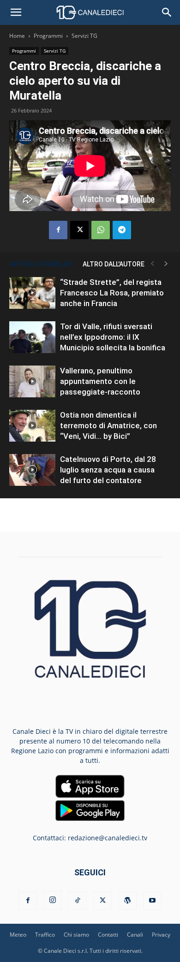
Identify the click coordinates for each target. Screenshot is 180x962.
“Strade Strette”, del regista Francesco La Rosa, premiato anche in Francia (112, 292)
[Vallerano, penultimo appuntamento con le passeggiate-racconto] (32, 381)
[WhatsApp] (100, 230)
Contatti (108, 934)
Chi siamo (76, 934)
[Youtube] (152, 900)
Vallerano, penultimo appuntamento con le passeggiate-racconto (100, 381)
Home (17, 36)
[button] (15, 12)
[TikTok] (77, 900)
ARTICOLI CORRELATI (41, 264)
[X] (79, 230)
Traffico (45, 934)
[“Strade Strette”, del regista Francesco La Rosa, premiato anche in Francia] (32, 293)
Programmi (48, 36)
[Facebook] (58, 230)
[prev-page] (152, 264)
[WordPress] (127, 900)
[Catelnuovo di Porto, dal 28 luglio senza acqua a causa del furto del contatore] (32, 470)
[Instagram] (52, 900)
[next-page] (166, 264)
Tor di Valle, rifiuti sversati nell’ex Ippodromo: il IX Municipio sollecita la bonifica (112, 337)
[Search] (167, 12)
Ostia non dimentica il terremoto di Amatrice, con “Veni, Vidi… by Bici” (108, 425)
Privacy (161, 934)
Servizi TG (84, 36)
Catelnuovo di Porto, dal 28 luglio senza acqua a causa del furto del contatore (108, 469)
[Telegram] (122, 230)
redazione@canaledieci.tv (107, 837)
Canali (135, 934)
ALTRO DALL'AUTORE (113, 264)
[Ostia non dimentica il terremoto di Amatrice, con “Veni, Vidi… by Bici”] (32, 426)
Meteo (18, 934)
